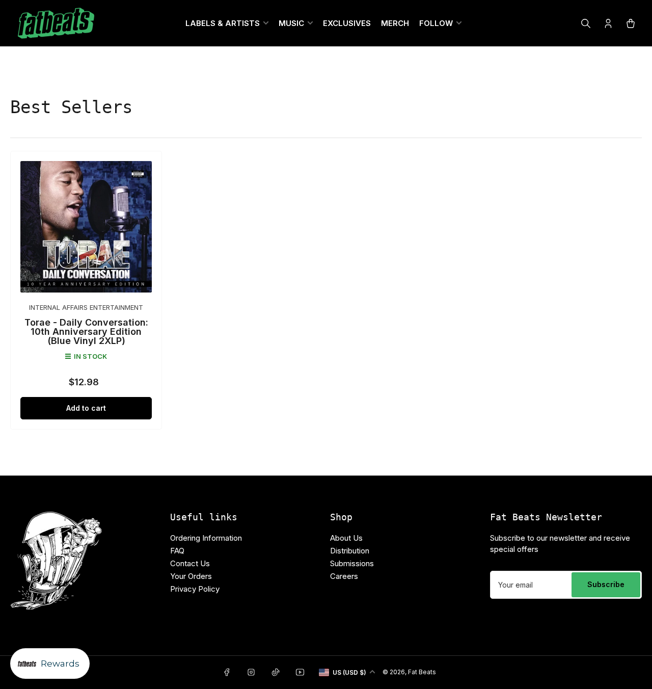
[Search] (586, 23)
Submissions (352, 563)
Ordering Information (206, 538)
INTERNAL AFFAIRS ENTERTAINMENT (86, 307)
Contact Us (190, 563)
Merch (395, 23)
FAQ (177, 550)
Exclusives (347, 23)
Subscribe (605, 584)
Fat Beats (422, 672)
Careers (344, 576)
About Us (346, 538)
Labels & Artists (222, 23)
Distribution (349, 550)
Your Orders (191, 576)
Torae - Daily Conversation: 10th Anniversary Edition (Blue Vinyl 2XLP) (86, 331)
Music (291, 23)
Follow (436, 23)
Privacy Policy (195, 589)
